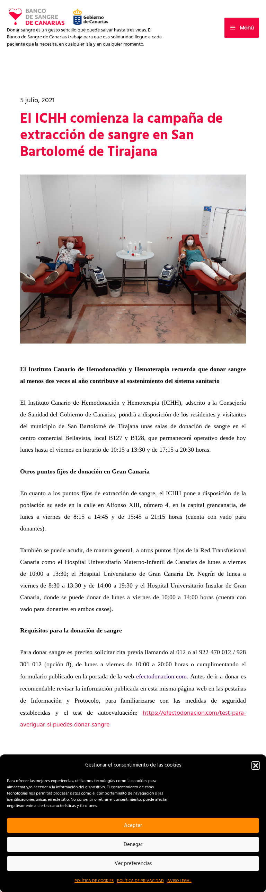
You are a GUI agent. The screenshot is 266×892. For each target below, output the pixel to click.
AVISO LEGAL (179, 880)
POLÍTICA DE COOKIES (94, 880)
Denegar (133, 845)
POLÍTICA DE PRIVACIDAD (140, 880)
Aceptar (133, 825)
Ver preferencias (133, 864)
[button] (255, 765)
